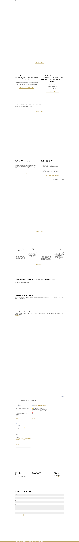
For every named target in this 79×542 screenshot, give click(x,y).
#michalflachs (27, 442)
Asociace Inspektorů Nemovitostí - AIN (23, 404)
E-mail (16, 496)
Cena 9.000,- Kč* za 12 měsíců (52, 175)
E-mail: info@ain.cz (65, 34)
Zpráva (16, 504)
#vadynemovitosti (18, 442)
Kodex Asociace (39, 264)
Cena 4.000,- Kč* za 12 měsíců (26, 174)
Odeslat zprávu (19, 515)
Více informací (39, 62)
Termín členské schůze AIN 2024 (24, 295)
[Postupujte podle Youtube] (50, 36)
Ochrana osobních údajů (57, 476)
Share (21, 446)
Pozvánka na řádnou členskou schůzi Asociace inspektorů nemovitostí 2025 (36, 279)
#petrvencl (22, 442)
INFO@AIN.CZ (57, 472)
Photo (18, 444)
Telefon (16, 500)
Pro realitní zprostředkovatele (26, 87)
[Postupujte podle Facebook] (43, 36)
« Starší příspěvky (17, 315)
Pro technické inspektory (52, 91)
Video (18, 418)
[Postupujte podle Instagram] (46, 36)
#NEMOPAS (17, 443)
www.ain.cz (26, 541)
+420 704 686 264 (57, 475)
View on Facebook (18, 446)
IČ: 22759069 (17, 475)
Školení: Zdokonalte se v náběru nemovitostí (27, 312)
